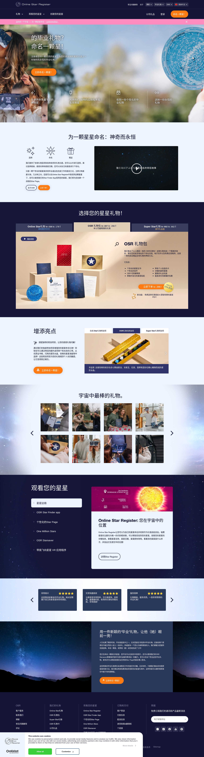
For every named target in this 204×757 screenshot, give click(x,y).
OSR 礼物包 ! (102, 227)
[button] (87, 353)
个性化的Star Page (47, 522)
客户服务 (19, 711)
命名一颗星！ (179, 14)
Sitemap (156, 747)
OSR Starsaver (45, 540)
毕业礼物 (158, 4)
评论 (18, 728)
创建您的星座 (56, 14)
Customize (66, 752)
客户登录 (121, 711)
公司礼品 (150, 14)
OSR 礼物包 (55, 715)
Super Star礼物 (56, 719)
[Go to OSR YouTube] (175, 729)
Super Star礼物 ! (160, 227)
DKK (168, 4)
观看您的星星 (35, 14)
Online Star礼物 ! (44, 227)
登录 (163, 14)
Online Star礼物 (56, 711)
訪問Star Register (109, 556)
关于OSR (31, 188)
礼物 (18, 14)
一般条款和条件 (143, 747)
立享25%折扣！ (52, 22)
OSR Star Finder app (48, 512)
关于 (141, 5)
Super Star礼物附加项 (155, 330)
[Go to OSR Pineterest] (181, 729)
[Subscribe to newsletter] (185, 719)
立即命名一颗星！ (44, 72)
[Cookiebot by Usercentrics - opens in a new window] (12, 751)
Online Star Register (91, 711)
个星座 (120, 728)
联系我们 (19, 715)
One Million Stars (46, 531)
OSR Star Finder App (92, 715)
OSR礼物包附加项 (126, 330)
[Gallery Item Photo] (55, 417)
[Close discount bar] (186, 21)
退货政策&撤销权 (124, 724)
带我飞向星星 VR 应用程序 (51, 550)
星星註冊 (42, 503)
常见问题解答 (133, 5)
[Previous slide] (32, 433)
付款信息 (121, 715)
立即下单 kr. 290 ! (152, 286)
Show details (128, 746)
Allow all (40, 752)
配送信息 (121, 719)
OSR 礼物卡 (55, 724)
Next (172, 600)
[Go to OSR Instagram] (157, 729)
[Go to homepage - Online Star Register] (33, 4)
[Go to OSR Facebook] (169, 729)
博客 (148, 4)
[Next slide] (172, 433)
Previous (32, 600)
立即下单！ (44, 188)
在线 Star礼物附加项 (98, 330)
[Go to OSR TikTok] (163, 729)
